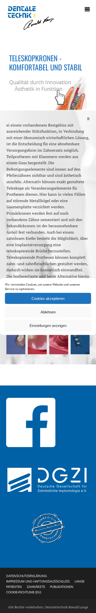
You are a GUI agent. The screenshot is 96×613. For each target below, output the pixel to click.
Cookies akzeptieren (48, 298)
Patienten (14, 587)
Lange (79, 581)
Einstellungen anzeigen (48, 325)
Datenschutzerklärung (26, 576)
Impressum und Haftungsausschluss (38, 581)
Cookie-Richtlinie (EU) (23, 592)
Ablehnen (48, 312)
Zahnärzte (36, 587)
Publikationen (61, 587)
